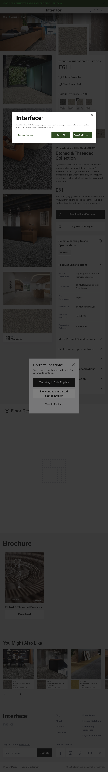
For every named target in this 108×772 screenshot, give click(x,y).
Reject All (61, 135)
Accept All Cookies (82, 135)
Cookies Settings (25, 135)
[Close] (92, 115)
